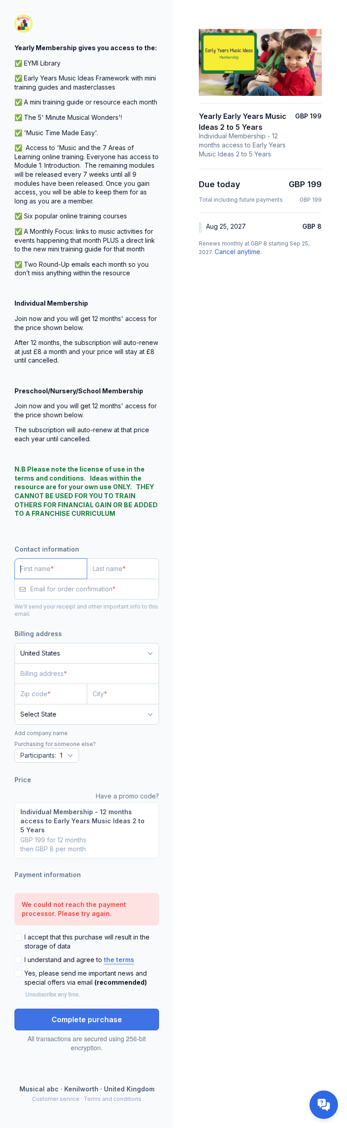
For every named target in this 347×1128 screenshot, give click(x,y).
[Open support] (323, 1104)
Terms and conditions (112, 1098)
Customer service (56, 1098)
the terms (119, 959)
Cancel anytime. (238, 251)
